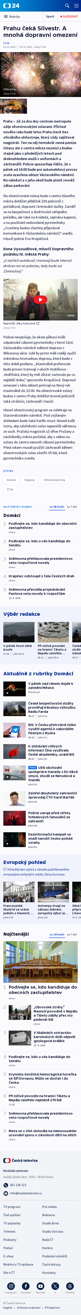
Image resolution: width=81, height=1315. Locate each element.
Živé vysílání (11, 1215)
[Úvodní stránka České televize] (20, 1160)
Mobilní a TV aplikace (18, 1264)
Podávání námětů (54, 1256)
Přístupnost (52, 1307)
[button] (40, 299)
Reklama (48, 1215)
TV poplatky (12, 1223)
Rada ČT (48, 1240)
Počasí (8, 1248)
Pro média (49, 1207)
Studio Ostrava (52, 1231)
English (7, 1307)
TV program (11, 1207)
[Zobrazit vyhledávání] (67, 5)
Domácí (11, 480)
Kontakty (49, 1273)
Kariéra (47, 1248)
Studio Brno (50, 1223)
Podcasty (9, 1240)
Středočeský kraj (54, 480)
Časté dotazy (51, 1264)
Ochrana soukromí (28, 1307)
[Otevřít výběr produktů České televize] (76, 5)
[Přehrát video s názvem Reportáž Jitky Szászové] (40, 300)
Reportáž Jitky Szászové (19, 323)
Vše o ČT (9, 1273)
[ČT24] (11, 5)
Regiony (30, 480)
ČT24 (6, 43)
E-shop (8, 1256)
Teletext (9, 1231)
